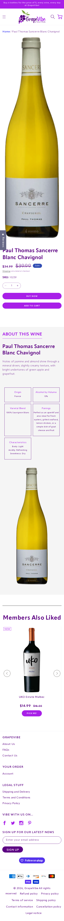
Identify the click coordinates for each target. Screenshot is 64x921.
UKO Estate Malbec (31, 697)
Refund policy (29, 894)
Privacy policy (50, 894)
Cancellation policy (48, 907)
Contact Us (9, 755)
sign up (13, 849)
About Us (8, 744)
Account (7, 774)
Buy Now (32, 296)
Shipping (6, 271)
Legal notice (34, 913)
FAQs (5, 750)
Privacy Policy (11, 803)
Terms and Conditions (16, 797)
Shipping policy (46, 900)
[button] (4, 16)
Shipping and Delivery (16, 792)
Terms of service (22, 900)
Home (6, 32)
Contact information (19, 907)
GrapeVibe (31, 888)
